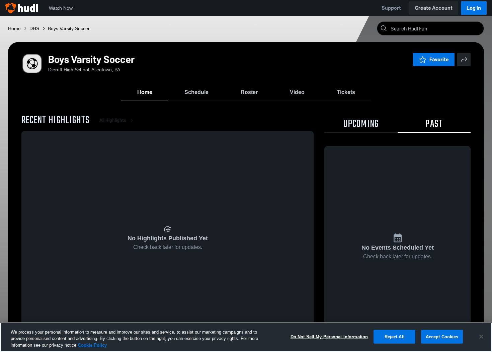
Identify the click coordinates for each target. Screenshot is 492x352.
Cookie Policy (92, 345)
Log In (474, 7)
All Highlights (112, 120)
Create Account (434, 7)
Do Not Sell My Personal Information (329, 336)
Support (391, 7)
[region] (246, 337)
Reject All (395, 336)
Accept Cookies (442, 336)
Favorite (439, 59)
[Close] (481, 336)
